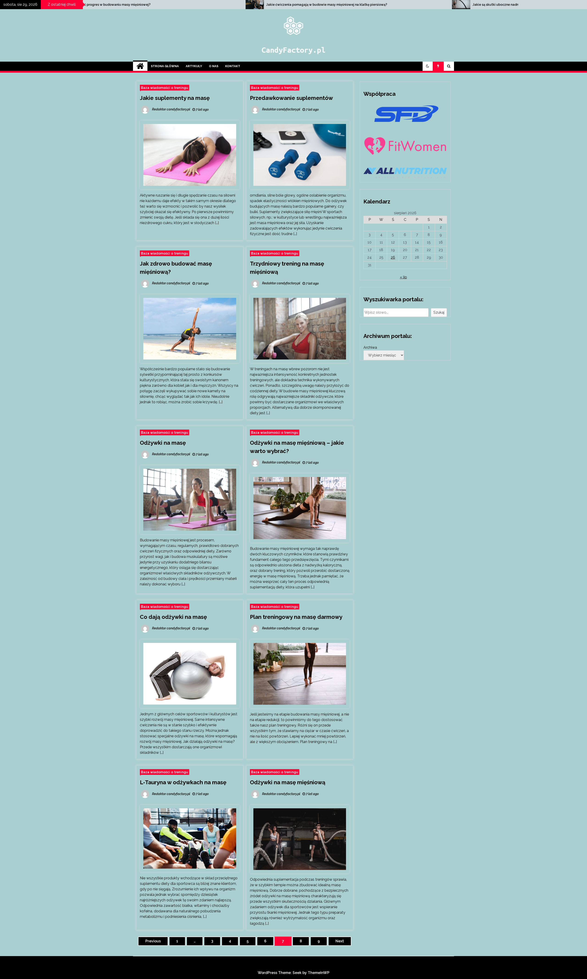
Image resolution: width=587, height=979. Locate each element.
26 (393, 257)
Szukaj (438, 312)
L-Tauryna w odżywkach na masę (183, 782)
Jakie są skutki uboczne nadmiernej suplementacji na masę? (366, 4)
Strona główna (165, 66)
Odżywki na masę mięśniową (287, 782)
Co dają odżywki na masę (173, 617)
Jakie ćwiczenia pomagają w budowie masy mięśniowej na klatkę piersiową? (173, 4)
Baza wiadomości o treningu (164, 88)
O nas (213, 66)
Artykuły (194, 66)
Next (339, 941)
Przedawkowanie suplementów (291, 98)
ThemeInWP (318, 973)
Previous (153, 941)
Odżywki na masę (163, 442)
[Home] (140, 66)
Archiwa (370, 347)
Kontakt (232, 66)
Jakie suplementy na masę (175, 98)
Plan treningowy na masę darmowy (296, 617)
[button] (428, 66)
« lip (403, 277)
